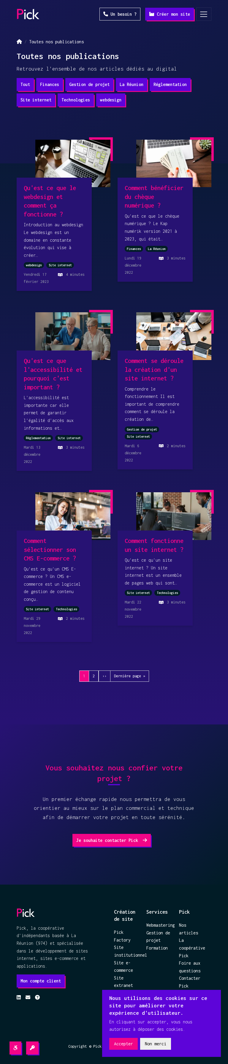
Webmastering (159, 925)
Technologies (75, 99)
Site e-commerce (123, 966)
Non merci (155, 1043)
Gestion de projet (89, 84)
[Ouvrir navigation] (203, 14)
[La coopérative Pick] (28, 14)
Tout (25, 84)
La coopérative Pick (191, 948)
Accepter (123, 1043)
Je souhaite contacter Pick (108, 840)
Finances (49, 84)
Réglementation (170, 84)
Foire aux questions (189, 967)
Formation (157, 947)
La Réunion (131, 84)
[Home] (19, 41)
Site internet (35, 99)
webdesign (110, 99)
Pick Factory (122, 936)
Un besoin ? (122, 14)
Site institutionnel (126, 951)
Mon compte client (40, 980)
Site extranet (123, 981)
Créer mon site (172, 14)
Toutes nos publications (56, 41)
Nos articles (188, 929)
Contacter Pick (189, 982)
